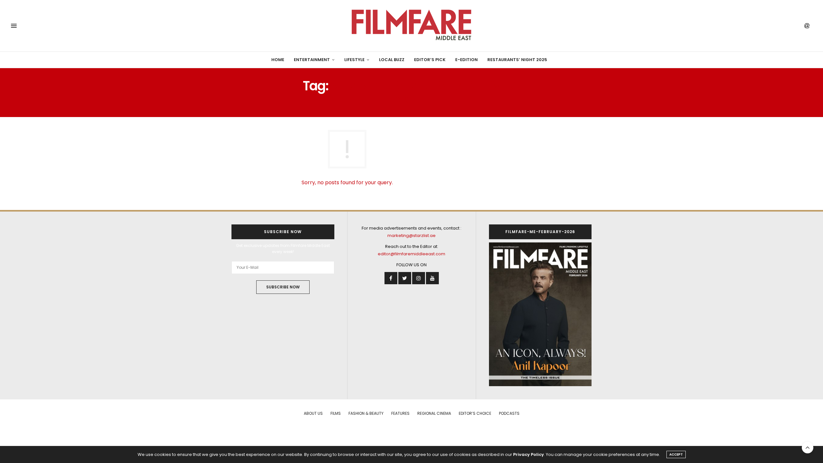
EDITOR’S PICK (430, 60)
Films (335, 413)
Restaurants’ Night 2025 (517, 60)
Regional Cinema (434, 413)
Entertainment (312, 60)
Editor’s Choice (475, 413)
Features (400, 413)
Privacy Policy (528, 454)
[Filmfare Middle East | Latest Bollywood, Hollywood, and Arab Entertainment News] (411, 26)
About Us (313, 413)
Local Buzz (391, 60)
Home (277, 60)
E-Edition (466, 60)
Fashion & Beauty (366, 413)
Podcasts (509, 413)
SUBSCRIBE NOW (283, 287)
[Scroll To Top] (807, 447)
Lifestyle (354, 60)
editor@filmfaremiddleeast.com (411, 254)
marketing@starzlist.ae (411, 235)
